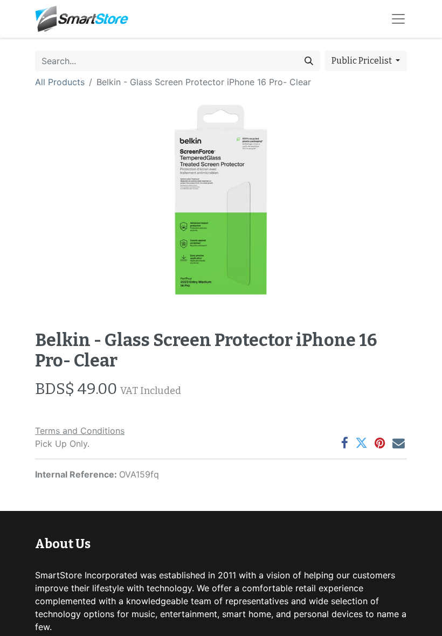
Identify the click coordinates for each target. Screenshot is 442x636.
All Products (60, 82)
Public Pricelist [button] (362, 61)
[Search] (309, 61)
